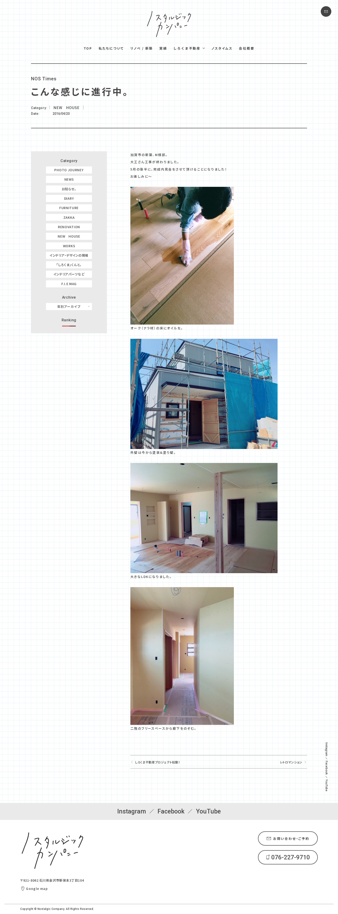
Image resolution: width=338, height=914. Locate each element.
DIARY (69, 198)
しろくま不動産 (187, 48)
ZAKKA (68, 217)
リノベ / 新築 (141, 48)
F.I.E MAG (69, 283)
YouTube (326, 785)
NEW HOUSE (69, 236)
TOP (88, 48)
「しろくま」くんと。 (69, 264)
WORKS (69, 246)
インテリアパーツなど (69, 274)
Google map (37, 888)
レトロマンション (291, 762)
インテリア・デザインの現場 (69, 255)
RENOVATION (69, 226)
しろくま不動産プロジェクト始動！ (157, 762)
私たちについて (111, 48)
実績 (163, 48)
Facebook (326, 768)
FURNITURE (69, 207)
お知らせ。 (69, 189)
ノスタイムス (222, 48)
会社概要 (246, 48)
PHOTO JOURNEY (68, 170)
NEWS (69, 179)
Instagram (326, 749)
